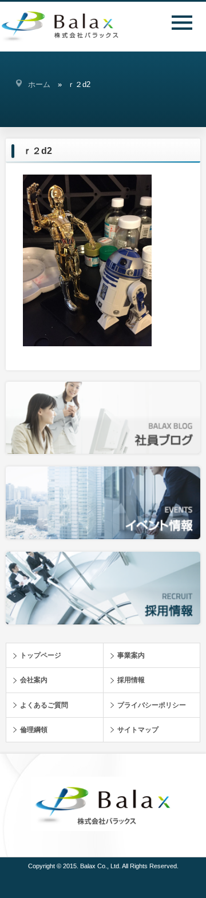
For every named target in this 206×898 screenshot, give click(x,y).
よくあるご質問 (44, 705)
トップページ (40, 655)
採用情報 (131, 680)
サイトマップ (138, 730)
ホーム (39, 84)
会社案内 (33, 680)
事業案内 (131, 655)
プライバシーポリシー (151, 705)
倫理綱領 (33, 730)
